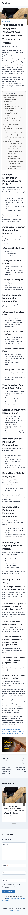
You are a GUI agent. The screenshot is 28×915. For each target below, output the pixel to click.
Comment (6, 844)
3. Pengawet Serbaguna (13, 106)
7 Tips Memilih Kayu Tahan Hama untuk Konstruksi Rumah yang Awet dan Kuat (20, 765)
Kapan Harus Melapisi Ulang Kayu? (13, 132)
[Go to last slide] (4, 804)
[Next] (24, 804)
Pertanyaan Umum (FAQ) (12, 141)
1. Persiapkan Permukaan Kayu (14, 112)
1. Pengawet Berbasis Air (13, 103)
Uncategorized (6, 21)
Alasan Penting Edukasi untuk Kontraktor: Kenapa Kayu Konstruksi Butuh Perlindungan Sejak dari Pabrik (7, 766)
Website (5, 880)
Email (5, 873)
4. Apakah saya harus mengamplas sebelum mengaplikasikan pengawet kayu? (14, 157)
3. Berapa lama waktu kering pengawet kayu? (15, 152)
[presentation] (14, 795)
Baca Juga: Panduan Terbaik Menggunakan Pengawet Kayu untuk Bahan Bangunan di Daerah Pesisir (13, 731)
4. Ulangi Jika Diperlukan (13, 118)
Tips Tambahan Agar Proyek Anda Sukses (13, 121)
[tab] (12, 823)
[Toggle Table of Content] (22, 93)
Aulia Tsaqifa (7, 46)
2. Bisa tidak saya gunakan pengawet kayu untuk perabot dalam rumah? (15, 148)
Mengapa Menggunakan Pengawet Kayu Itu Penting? (13, 96)
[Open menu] (24, 3)
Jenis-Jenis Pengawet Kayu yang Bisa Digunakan (13, 100)
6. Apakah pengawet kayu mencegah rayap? (14, 167)
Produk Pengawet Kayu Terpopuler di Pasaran (14, 138)
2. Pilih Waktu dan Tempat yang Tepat (15, 114)
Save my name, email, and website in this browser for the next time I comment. (14, 886)
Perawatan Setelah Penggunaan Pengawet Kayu (13, 129)
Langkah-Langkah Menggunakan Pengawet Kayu (13, 109)
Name (5, 865)
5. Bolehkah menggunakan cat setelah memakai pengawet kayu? (15, 163)
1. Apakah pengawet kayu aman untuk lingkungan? (15, 144)
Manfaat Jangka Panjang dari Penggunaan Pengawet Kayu (12, 135)
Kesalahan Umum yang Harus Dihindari (12, 125)
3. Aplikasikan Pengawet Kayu (14, 117)
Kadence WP (15, 910)
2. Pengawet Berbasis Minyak (14, 104)
